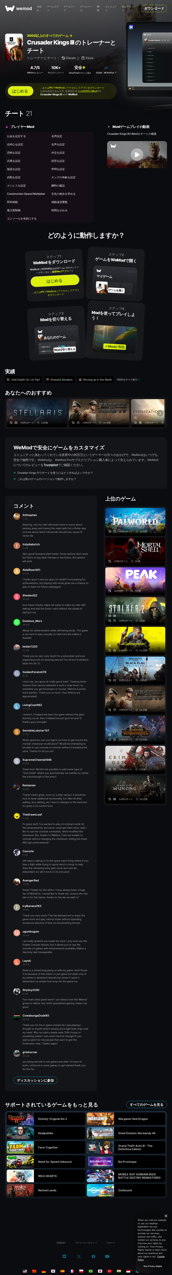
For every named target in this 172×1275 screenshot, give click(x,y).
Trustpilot (51, 465)
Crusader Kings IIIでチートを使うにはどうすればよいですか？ (55, 472)
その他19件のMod (87, 91)
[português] (91, 1271)
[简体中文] (34, 1271)
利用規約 (61, 1242)
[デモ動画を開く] (137, 154)
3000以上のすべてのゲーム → (49, 36)
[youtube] (107, 1257)
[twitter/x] (79, 1257)
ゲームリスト (53, 8)
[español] (62, 1271)
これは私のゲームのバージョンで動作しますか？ (46, 479)
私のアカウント (129, 8)
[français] (72, 1271)
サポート (111, 1242)
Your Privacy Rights (152, 1266)
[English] (25, 1271)
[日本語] (100, 1271)
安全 (78, 67)
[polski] (81, 1271)
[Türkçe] (110, 1271)
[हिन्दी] (119, 1271)
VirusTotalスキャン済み (80, 73)
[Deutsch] (44, 1271)
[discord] (64, 1257)
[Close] (166, 1216)
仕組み (39, 8)
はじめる (20, 91)
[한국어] (53, 1271)
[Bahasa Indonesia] (128, 1271)
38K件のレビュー (35, 72)
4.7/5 (35, 67)
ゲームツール (86, 8)
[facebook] (93, 1257)
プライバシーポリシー (86, 1242)
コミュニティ (111, 8)
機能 (98, 8)
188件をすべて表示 (127, 379)
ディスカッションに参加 (35, 1080)
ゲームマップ (69, 8)
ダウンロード (154, 8)
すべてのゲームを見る (146, 1105)
